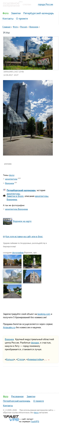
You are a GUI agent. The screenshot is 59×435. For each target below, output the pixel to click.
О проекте (22, 18)
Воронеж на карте (22, 221)
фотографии (18, 252)
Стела (20, 359)
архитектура (11, 179)
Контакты (8, 18)
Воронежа (12, 199)
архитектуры (13, 193)
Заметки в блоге (15, 196)
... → (47, 359)
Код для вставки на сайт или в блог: (24, 236)
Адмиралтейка (35, 359)
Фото (5, 13)
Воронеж (9, 183)
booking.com (44, 314)
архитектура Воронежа (16, 209)
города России (45, 4)
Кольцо (10, 359)
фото (11, 175)
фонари (35, 342)
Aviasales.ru (9, 327)
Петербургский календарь (38, 13)
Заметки (16, 13)
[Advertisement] (29, 405)
